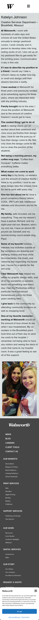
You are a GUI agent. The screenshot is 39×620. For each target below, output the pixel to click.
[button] (36, 591)
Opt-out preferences (14, 617)
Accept (19, 611)
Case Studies (9, 536)
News (8, 434)
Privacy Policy (25, 617)
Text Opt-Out (9, 519)
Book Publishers (10, 470)
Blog (8, 438)
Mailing (7, 501)
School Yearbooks (11, 476)
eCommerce (9, 554)
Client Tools (12, 447)
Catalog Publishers (11, 473)
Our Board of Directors (13, 575)
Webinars (8, 542)
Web (6, 488)
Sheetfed (8, 491)
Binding (8, 498)
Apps (7, 557)
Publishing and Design (13, 516)
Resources (9, 533)
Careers (9, 442)
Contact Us (11, 451)
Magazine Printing (11, 467)
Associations (9, 464)
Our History (9, 569)
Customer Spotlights (12, 539)
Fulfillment (8, 504)
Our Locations (10, 572)
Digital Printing (10, 494)
